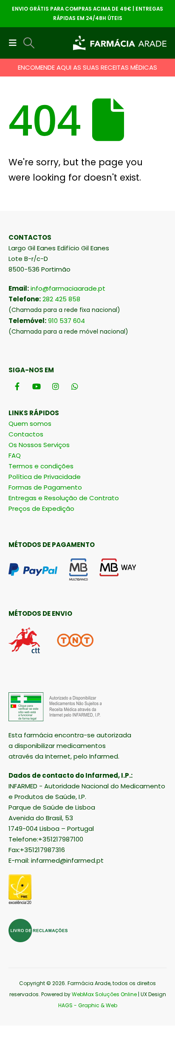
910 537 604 (66, 320)
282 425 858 (61, 299)
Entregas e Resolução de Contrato (63, 497)
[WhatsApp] (74, 386)
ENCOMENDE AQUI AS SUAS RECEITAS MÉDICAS (87, 67)
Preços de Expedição (41, 508)
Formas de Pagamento (45, 487)
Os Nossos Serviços (39, 444)
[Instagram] (55, 386)
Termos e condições (40, 466)
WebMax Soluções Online (104, 994)
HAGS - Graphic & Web (87, 1005)
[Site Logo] (120, 43)
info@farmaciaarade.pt (68, 288)
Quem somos (29, 423)
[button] (15, 43)
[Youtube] (36, 386)
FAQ (14, 455)
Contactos (25, 434)
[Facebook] (17, 386)
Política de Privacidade (44, 476)
